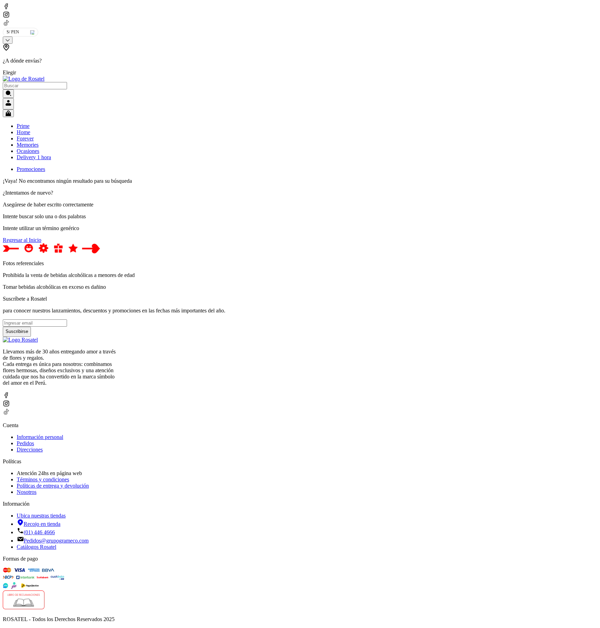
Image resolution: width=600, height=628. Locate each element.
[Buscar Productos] (8, 93)
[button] (101, 60)
